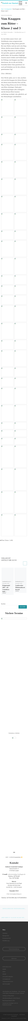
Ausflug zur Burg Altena (8, 995)
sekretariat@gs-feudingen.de (16, 874)
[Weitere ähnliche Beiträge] (25, 563)
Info (4, 971)
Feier (4, 969)
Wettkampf (6, 984)
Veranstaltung (8, 981)
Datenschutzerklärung (14, 949)
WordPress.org (6, 940)
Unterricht (6, 979)
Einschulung (7, 966)
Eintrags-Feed (6, 935)
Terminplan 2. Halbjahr (14, 733)
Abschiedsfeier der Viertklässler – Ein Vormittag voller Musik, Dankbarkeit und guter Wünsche (14, 992)
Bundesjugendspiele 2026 (9, 1000)
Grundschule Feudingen (12, 1014)
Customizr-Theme (22, 1018)
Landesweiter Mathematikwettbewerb (20, 587)
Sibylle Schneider (8, 32)
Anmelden (5, 933)
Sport (4, 974)
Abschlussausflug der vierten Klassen (11, 998)
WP (9, 1018)
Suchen (3, 603)
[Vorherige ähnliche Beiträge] (21, 563)
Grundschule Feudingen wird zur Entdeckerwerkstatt (10, 1003)
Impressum (14, 958)
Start (2, 9)
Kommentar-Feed (7, 938)
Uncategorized (7, 9)
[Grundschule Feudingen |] (9, 3)
